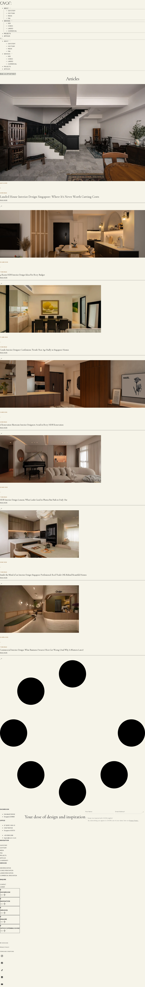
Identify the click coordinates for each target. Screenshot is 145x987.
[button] (72, 38)
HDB (9, 23)
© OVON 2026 (4, 943)
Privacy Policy (133, 820)
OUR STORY (11, 11)
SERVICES (7, 21)
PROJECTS (7, 33)
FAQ (9, 18)
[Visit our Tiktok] (2, 971)
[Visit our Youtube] (2, 986)
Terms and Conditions (7, 951)
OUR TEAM (11, 13)
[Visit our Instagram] (2, 957)
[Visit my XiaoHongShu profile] (2, 978)
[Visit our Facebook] (2, 964)
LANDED (10, 28)
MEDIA (10, 16)
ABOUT (6, 8)
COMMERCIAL (12, 31)
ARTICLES (7, 36)
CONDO (10, 26)
